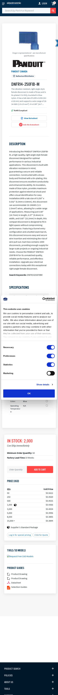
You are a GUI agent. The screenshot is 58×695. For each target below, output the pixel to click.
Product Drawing (19, 574)
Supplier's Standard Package (24, 527)
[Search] (53, 10)
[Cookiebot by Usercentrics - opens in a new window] (42, 299)
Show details (42, 384)
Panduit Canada (19, 71)
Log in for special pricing (20, 535)
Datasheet (16, 582)
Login (44, 3)
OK (29, 393)
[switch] (51, 356)
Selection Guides (19, 587)
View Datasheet (31, 118)
